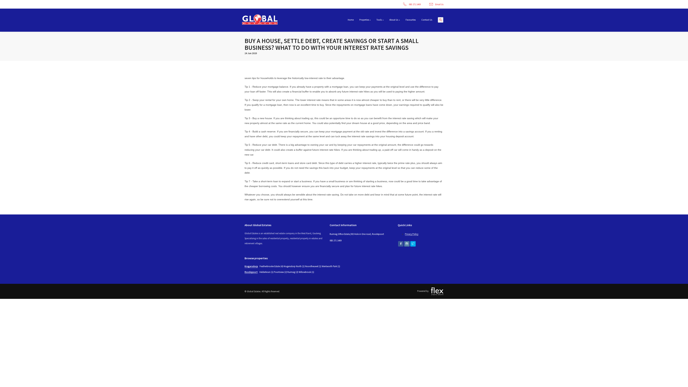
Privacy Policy (411, 234)
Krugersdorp (251, 266)
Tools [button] (379, 19)
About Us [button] (393, 19)
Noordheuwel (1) (313, 266)
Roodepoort (251, 272)
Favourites (411, 19)
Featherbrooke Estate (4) (271, 266)
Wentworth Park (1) (331, 266)
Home (351, 19)
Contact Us (426, 19)
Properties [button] (364, 19)
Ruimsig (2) (292, 272)
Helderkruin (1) (266, 272)
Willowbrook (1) (306, 272)
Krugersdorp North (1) (294, 266)
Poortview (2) (280, 272)
